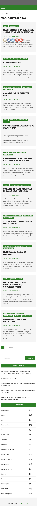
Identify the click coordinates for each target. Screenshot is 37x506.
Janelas (6, 185)
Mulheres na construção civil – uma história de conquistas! (18, 31)
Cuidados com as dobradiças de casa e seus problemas (17, 190)
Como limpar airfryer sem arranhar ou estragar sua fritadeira (18, 384)
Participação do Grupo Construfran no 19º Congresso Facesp (14, 285)
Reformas (7, 122)
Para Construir (8, 246)
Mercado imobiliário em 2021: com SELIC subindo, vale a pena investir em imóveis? (16, 372)
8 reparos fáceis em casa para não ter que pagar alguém (17, 159)
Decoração (7, 59)
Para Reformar (8, 89)
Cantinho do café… (12, 63)
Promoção (5, 484)
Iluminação (5, 435)
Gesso (3, 430)
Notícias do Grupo (17, 279)
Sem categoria (14, 26)
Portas (3, 474)
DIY (2, 420)
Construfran (16, 66)
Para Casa (22, 152)
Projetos (4, 479)
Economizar (16, 87)
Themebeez (24, 504)
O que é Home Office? (9, 378)
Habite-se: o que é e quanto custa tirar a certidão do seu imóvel (15, 398)
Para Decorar (23, 59)
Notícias (6, 279)
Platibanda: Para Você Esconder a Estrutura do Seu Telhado (18, 391)
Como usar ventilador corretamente (14, 321)
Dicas (5, 26)
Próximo (11, 348)
